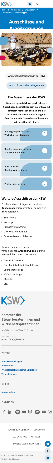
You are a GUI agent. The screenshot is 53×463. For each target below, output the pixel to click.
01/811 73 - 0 (11, 336)
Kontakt (35, 437)
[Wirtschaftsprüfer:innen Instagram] (50, 412)
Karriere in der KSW (18, 430)
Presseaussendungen (11, 361)
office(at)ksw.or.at (16, 339)
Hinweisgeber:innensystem (26, 444)
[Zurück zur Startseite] (8, 4)
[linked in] (9, 412)
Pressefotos (7, 365)
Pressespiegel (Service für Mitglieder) (19, 370)
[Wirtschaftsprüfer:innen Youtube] (44, 412)
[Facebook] (48, 451)
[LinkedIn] (48, 458)
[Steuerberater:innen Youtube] (24, 412)
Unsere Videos (8, 392)
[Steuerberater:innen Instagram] (30, 412)
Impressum (39, 430)
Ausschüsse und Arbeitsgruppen (26, 85)
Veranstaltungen (9, 374)
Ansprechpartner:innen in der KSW (26, 76)
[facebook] (3, 412)
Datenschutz (20, 437)
